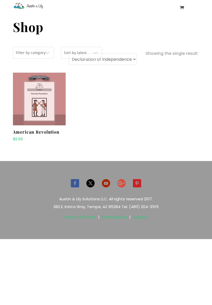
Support (140, 217)
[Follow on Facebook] (75, 183)
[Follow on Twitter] (90, 183)
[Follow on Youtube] (106, 183)
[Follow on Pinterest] (137, 183)
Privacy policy (114, 217)
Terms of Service (80, 217)
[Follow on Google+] (121, 183)
